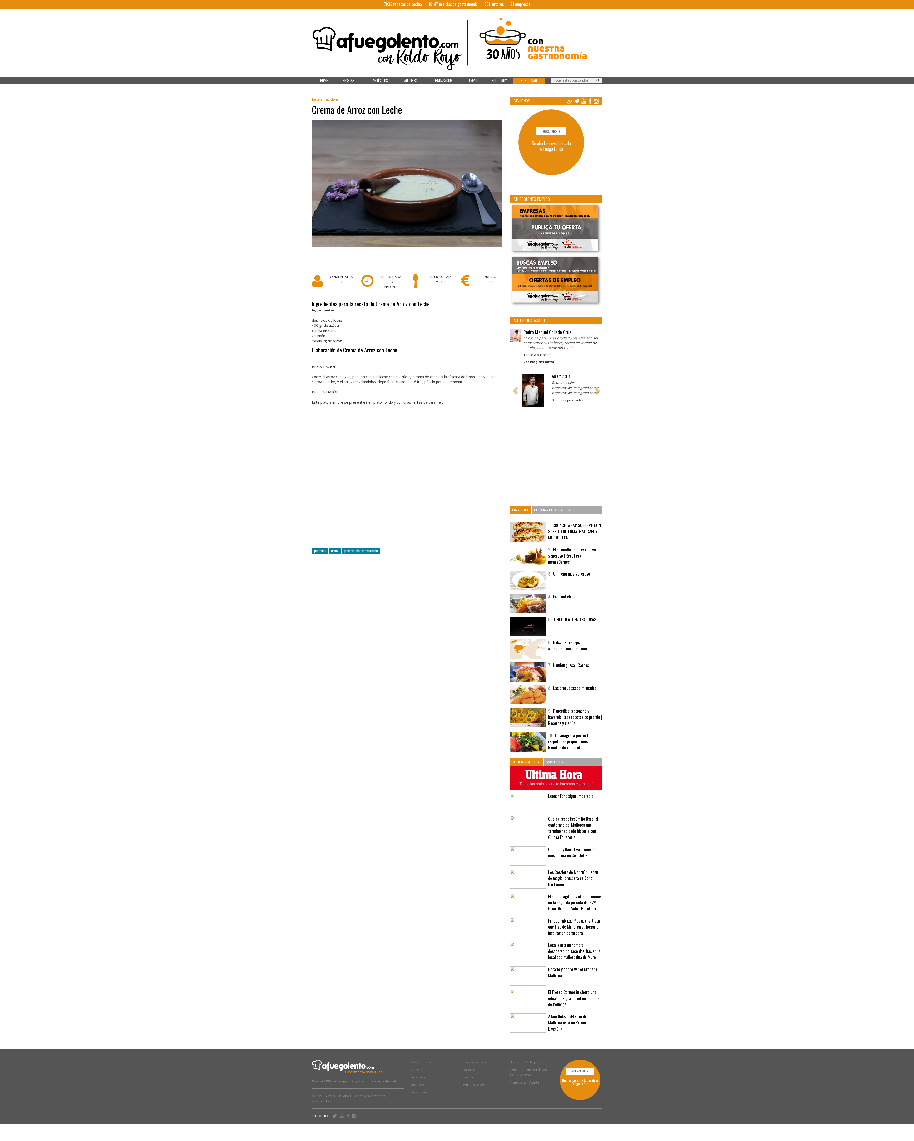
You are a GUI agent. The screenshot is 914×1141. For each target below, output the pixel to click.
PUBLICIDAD (529, 81)
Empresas (419, 1092)
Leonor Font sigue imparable (570, 796)
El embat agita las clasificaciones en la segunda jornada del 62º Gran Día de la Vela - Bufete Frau (574, 902)
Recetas (418, 1069)
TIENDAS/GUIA (443, 81)
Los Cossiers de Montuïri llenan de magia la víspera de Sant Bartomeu (573, 878)
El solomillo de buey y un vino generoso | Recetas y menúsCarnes (573, 555)
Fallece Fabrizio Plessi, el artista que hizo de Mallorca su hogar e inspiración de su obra (574, 927)
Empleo (467, 1077)
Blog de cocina (423, 1062)
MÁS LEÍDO (520, 510)
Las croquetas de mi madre (574, 688)
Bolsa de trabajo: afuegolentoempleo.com (567, 645)
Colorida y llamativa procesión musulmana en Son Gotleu (572, 852)
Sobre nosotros (473, 1062)
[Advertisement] (407, 480)
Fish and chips (564, 596)
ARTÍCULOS (380, 81)
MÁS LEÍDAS (556, 762)
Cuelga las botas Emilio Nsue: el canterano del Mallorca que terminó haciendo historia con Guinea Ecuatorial (573, 828)
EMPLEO (474, 81)
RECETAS (349, 81)
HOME (324, 81)
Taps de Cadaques (525, 1062)
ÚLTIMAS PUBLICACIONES (554, 510)
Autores (417, 1084)
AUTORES (410, 81)
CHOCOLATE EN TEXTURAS (574, 619)
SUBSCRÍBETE (551, 131)
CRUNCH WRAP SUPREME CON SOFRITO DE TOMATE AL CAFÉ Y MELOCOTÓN (574, 531)
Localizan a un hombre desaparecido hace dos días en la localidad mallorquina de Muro (574, 951)
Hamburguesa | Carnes (571, 665)
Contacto (468, 1069)
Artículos (418, 1077)
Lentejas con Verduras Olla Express (528, 1072)
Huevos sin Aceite (525, 1082)
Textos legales (473, 1084)
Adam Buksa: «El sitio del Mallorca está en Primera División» (568, 1022)
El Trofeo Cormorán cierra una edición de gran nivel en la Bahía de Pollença (573, 998)
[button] (515, 390)
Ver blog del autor (538, 362)
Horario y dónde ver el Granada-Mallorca (573, 972)
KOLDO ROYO (500, 81)
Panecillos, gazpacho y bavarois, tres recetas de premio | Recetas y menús (575, 717)
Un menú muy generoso (571, 574)
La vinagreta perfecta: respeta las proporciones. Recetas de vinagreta (569, 741)
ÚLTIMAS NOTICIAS (526, 762)
